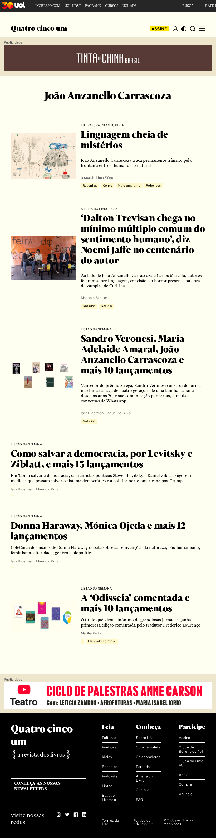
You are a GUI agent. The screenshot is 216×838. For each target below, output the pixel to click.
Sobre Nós (145, 738)
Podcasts (109, 776)
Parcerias (144, 767)
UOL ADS (129, 6)
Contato (142, 790)
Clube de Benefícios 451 (191, 749)
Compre (185, 784)
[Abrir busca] (192, 28)
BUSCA (188, 6)
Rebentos (110, 767)
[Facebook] (75, 814)
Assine (159, 29)
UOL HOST (73, 6)
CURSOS (111, 6)
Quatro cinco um (39, 28)
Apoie (183, 775)
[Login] (175, 28)
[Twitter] (67, 814)
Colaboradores (148, 757)
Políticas (109, 738)
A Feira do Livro (144, 778)
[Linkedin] (84, 814)
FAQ (139, 800)
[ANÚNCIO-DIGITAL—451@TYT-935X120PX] (108, 695)
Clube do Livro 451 (191, 763)
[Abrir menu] (202, 29)
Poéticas (109, 747)
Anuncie (185, 794)
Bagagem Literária (110, 797)
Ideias (107, 757)
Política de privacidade (143, 822)
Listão (107, 786)
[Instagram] (59, 814)
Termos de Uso (110, 822)
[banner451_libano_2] (108, 58)
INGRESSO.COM (47, 6)
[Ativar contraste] (183, 28)
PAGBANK (93, 6)
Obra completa (148, 747)
